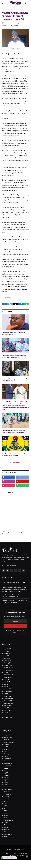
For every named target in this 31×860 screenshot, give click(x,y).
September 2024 (8, 703)
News (4, 25)
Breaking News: (8, 737)
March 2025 (7, 689)
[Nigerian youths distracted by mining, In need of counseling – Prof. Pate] (15, 38)
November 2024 (8, 698)
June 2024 (7, 710)
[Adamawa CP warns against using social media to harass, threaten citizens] (15, 368)
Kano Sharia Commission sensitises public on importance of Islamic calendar (14, 356)
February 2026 (8, 663)
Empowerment (8, 758)
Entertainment (8, 761)
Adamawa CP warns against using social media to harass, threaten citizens (15, 380)
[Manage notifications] (27, 856)
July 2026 (6, 651)
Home (3, 8)
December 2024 (8, 696)
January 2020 (8, 717)
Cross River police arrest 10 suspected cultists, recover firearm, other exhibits (14, 455)
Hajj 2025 (6, 775)
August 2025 (7, 677)
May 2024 (7, 712)
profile (5, 808)
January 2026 (8, 665)
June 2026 (7, 653)
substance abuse (9, 820)
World (5, 836)
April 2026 (7, 658)
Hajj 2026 (6, 780)
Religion (6, 810)
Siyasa (6, 815)
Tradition (6, 825)
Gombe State (6, 297)
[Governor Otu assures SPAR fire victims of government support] (15, 322)
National (6, 799)
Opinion (6, 803)
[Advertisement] (15, 515)
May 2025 (7, 684)
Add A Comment (15, 462)
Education (6, 756)
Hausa (5, 784)
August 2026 (7, 649)
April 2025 (7, 686)
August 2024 (7, 705)
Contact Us (12, 855)
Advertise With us (22, 853)
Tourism (6, 822)
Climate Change (8, 742)
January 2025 (8, 693)
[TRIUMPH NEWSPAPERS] (15, 3)
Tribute (6, 832)
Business (6, 739)
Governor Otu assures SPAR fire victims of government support (13, 333)
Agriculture (7, 735)
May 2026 (7, 656)
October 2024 (8, 700)
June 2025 (7, 682)
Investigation (7, 794)
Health (5, 787)
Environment (7, 765)
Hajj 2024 (6, 773)
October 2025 (8, 672)
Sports (6, 817)
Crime (5, 751)
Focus (5, 770)
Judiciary (6, 796)
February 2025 (8, 691)
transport (6, 829)
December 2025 (8, 667)
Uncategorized (8, 834)
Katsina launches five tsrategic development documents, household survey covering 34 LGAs (15, 432)
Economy (6, 754)
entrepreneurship (9, 763)
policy (23, 630)
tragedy (6, 827)
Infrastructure (8, 789)
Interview (6, 791)
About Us (13, 853)
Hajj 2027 (6, 782)
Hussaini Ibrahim (11, 23)
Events (6, 768)
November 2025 (8, 670)
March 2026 (7, 660)
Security (6, 813)
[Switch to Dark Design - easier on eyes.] (25, 3)
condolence (7, 747)
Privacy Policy (20, 855)
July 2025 (6, 679)
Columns (6, 744)
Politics (6, 806)
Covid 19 (6, 749)
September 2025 (8, 674)
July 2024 (6, 708)
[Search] (28, 3)
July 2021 (6, 715)
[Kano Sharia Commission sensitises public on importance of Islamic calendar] (15, 345)
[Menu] (3, 3)
